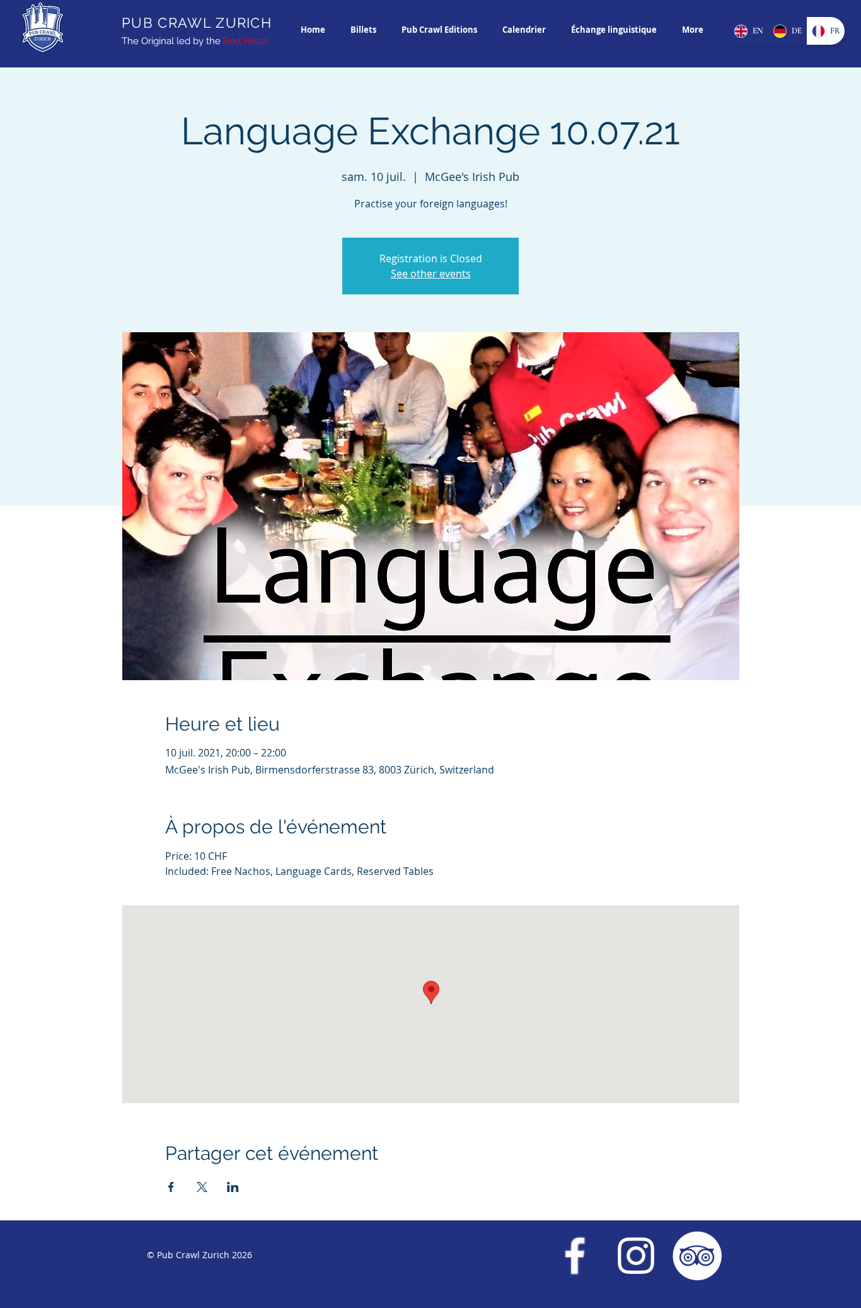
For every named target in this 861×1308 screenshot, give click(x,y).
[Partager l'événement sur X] (202, 1187)
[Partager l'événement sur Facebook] (171, 1187)
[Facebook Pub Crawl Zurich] (574, 1255)
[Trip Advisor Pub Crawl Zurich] (697, 1255)
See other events (431, 274)
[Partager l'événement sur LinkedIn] (233, 1187)
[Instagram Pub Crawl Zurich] (636, 1255)
